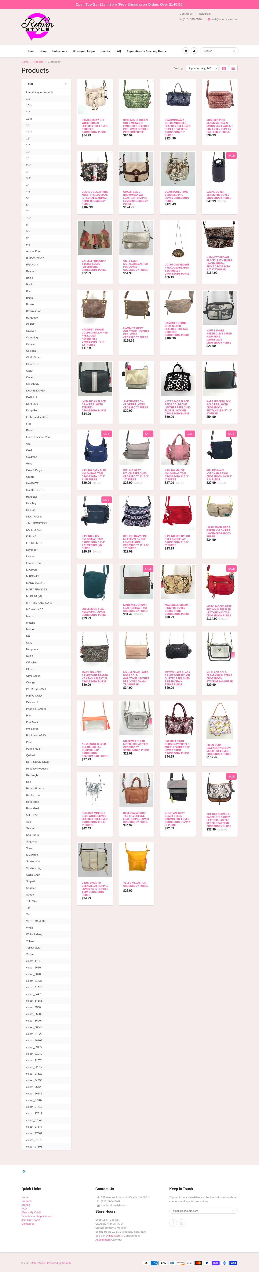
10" (28, 112)
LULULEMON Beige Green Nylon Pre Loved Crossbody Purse (218, 532)
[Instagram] (181, 1223)
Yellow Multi (33, 947)
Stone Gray (33, 874)
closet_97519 (34, 1113)
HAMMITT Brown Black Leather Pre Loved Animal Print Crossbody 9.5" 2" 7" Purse (219, 263)
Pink (28, 715)
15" (28, 145)
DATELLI (31, 397)
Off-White (32, 662)
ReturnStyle (38, 1262)
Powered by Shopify (59, 1262)
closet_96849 (34, 1093)
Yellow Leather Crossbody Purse (135, 884)
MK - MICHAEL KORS (39, 602)
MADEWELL (33, 576)
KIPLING (31, 536)
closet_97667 (34, 1133)
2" (27, 158)
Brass (29, 297)
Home (30, 50)
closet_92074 (34, 1060)
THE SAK (31, 901)
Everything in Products (39, 92)
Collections (59, 50)
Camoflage (32, 337)
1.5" (28, 98)
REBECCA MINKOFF (38, 761)
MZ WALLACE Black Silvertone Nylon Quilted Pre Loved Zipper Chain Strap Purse (177, 678)
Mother (30, 629)
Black (29, 284)
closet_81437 (34, 980)
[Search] (234, 51)
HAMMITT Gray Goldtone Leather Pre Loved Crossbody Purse (136, 333)
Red (28, 781)
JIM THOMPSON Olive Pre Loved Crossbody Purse (135, 404)
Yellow (30, 940)
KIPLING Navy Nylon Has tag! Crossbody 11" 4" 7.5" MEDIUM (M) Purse (93, 542)
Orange (30, 682)
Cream (30, 377)
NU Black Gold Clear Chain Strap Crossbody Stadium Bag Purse (219, 677)
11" (28, 125)
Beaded (30, 271)
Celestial (31, 350)
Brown (30, 304)
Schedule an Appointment (36, 1216)
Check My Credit (31, 1212)
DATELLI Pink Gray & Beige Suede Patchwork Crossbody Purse (94, 265)
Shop (43, 50)
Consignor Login (84, 50)
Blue (28, 291)
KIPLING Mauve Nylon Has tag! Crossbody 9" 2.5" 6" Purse (176, 475)
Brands (105, 50)
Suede (30, 894)
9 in (28, 231)
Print (29, 742)
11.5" (29, 131)
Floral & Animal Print (38, 436)
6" (27, 204)
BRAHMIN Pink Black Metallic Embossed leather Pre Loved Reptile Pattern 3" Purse (219, 125)
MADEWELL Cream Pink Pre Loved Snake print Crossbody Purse (177, 609)
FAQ (118, 50)
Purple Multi (33, 748)
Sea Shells (32, 834)
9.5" (28, 244)
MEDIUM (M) (34, 596)
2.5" (28, 165)
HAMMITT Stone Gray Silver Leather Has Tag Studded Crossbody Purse (177, 329)
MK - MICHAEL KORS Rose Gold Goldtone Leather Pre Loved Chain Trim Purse (136, 678)
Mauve (30, 616)
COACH (31, 330)
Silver (29, 848)
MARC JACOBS (35, 582)
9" (27, 238)
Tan (28, 907)
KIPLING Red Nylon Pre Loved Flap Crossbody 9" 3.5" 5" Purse (177, 541)
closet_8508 (33, 1007)
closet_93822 (34, 1073)
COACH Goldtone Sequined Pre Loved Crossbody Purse (177, 196)
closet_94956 (34, 1080)
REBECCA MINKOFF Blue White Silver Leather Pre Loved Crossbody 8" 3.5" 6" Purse (95, 819)
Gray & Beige (34, 470)
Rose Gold (32, 808)
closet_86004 (34, 1020)
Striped (30, 881)
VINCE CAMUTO (36, 921)
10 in (29, 105)
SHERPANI (32, 814)
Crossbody (32, 383)
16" (28, 151)
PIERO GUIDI (34, 695)
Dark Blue (32, 403)
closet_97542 (34, 1120)
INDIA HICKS (34, 516)
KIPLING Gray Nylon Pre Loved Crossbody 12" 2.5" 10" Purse (135, 475)
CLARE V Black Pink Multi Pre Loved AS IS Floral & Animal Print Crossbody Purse (95, 197)
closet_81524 (34, 987)
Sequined (32, 841)
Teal (28, 914)
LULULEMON (34, 543)
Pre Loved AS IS (36, 735)
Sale (28, 821)
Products (38, 61)
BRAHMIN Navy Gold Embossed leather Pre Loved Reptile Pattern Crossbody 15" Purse (178, 127)
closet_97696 (34, 1146)
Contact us (186, 13)
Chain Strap (33, 357)
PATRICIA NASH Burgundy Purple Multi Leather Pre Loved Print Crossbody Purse (177, 747)
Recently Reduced (37, 768)
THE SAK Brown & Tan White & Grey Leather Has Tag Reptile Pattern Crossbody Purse (218, 820)
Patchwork (32, 702)
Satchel (30, 828)
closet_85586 (34, 1013)
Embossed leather (37, 417)
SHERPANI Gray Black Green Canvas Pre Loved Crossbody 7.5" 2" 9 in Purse (178, 819)
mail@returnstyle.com (224, 19)
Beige (29, 277)
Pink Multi (32, 722)
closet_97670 (34, 1139)
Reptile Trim (33, 795)
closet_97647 (34, 1126)
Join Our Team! (30, 1219)
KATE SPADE (34, 529)
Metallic (30, 622)
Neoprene (32, 649)
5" (27, 198)
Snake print (33, 861)
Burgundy (32, 317)
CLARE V (31, 324)
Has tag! (31, 509)
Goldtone (31, 456)
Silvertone (32, 854)
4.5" (28, 191)
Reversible (32, 801)
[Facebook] (173, 1223)
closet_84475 (34, 994)
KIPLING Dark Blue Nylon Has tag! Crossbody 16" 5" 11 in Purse (94, 475)
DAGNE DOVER (36, 390)
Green (30, 476)
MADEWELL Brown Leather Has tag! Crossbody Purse (135, 607)
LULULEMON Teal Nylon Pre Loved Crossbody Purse (94, 611)
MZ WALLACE (34, 609)
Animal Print (33, 251)
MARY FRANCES (36, 589)
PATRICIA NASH (36, 688)
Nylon (29, 655)
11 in (29, 118)
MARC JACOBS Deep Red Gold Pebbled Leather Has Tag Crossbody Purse (219, 611)
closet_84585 (34, 1000)
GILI (28, 443)
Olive (29, 669)
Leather (30, 556)
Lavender (32, 549)
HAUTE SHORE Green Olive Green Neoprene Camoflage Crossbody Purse (219, 336)
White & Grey (34, 934)
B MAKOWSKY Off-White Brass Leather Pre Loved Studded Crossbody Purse (95, 126)
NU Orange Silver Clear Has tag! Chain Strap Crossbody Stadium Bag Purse (95, 750)
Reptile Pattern (35, 788)
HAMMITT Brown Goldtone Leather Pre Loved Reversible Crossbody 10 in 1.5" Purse (95, 337)
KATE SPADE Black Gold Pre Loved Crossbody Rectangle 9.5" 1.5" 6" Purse (219, 407)
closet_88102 (34, 1040)
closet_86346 (34, 1027)
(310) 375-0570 (192, 19)
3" (27, 171)
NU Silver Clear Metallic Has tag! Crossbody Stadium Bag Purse (136, 746)
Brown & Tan (33, 310)
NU (28, 635)
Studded (31, 887)
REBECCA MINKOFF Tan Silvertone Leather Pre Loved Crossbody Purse (136, 817)
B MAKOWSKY (35, 257)
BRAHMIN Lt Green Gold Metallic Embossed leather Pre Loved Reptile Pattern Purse (136, 126)
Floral (29, 430)
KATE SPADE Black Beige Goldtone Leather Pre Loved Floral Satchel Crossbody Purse (178, 407)
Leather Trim (34, 562)
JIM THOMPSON (36, 523)
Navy (29, 642)
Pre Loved (32, 728)
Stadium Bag (34, 868)
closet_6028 (33, 974)
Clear (29, 370)
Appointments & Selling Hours (146, 50)
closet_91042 (34, 1053)
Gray (29, 463)
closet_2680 (33, 967)
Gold (29, 450)
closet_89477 (34, 1047)
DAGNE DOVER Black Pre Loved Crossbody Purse (218, 194)
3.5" (28, 178)
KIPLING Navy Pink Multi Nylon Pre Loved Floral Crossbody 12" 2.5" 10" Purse (135, 542)
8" (27, 224)
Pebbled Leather (36, 708)
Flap (28, 423)
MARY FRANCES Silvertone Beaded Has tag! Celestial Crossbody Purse (95, 677)
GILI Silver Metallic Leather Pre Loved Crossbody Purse (135, 265)
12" (28, 138)
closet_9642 (33, 1086)
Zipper (30, 954)
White (29, 927)
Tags (29, 83)
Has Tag (31, 503)
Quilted (30, 755)
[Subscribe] (233, 1211)
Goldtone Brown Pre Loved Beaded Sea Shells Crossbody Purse (177, 269)
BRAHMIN (32, 264)
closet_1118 (33, 960)
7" (27, 211)
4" (27, 184)
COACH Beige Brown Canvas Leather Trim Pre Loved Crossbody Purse (135, 197)
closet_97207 (34, 1100)
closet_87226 (34, 1033)
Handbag (31, 496)
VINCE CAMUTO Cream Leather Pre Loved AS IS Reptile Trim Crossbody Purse (95, 888)
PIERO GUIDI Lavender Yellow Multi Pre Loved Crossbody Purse (218, 749)
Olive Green (33, 675)
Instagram (205, 13)
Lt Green (31, 569)
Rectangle (32, 775)
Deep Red (32, 410)
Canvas (30, 344)
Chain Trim (32, 364)
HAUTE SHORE (35, 490)
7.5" (28, 218)
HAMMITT (32, 483)
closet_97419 (34, 1106)
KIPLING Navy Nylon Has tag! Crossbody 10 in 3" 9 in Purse (219, 475)
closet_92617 (34, 1066)
